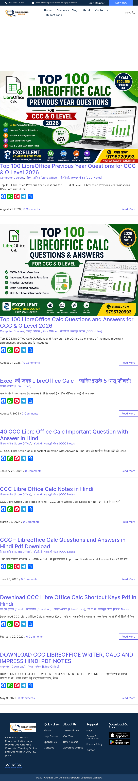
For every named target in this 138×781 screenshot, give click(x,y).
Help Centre (51, 736)
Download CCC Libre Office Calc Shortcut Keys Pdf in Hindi (68, 600)
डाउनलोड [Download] (38, 609)
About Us (69, 724)
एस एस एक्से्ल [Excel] (12, 609)
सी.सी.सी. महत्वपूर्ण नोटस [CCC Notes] (81, 177)
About (86, 10)
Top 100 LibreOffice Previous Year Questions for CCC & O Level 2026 (68, 169)
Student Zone (54, 15)
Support (92, 724)
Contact (100, 10)
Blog (74, 10)
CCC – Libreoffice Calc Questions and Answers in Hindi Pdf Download (63, 543)
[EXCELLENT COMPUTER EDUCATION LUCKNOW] (16, 13)
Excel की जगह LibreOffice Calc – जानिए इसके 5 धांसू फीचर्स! (65, 380)
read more (128, 209)
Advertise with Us (73, 747)
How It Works (70, 742)
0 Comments (31, 209)
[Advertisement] (69, 45)
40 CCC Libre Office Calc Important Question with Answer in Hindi (64, 434)
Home (47, 10)
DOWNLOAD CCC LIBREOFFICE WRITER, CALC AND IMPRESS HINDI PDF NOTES (66, 657)
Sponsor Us (50, 742)
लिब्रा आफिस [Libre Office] (42, 177)
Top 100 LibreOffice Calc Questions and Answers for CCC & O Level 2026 (66, 322)
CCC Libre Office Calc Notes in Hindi (46, 489)
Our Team (69, 736)
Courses (62, 10)
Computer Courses (12, 177)
